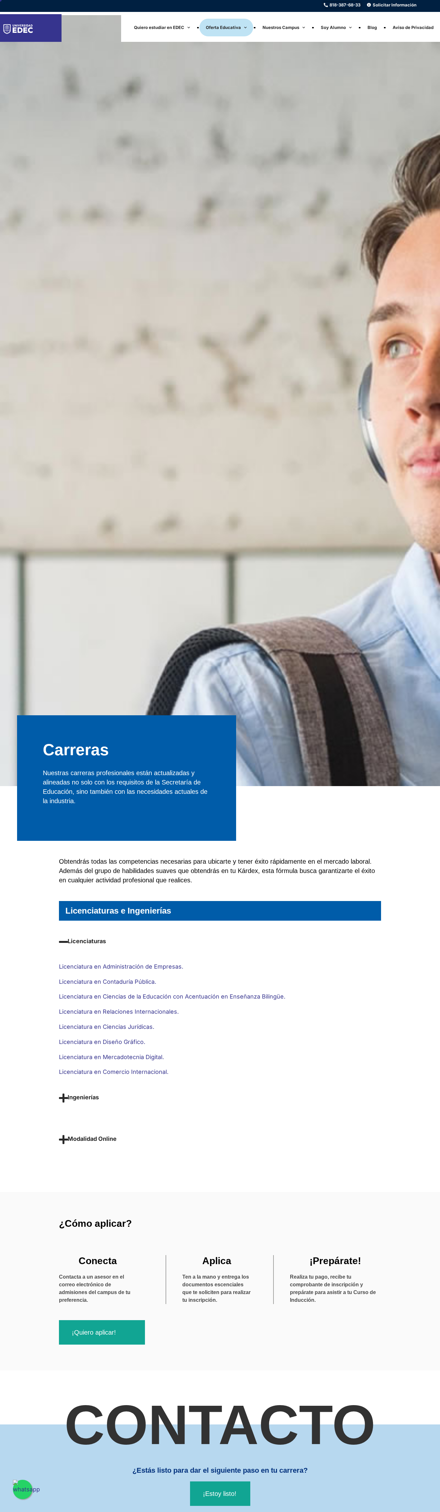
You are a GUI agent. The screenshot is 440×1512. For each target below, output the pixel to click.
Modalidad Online (92, 1138)
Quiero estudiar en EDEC (159, 27)
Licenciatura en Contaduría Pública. (107, 981)
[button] (220, 949)
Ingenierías (83, 1097)
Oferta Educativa (223, 27)
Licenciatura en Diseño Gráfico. (102, 1041)
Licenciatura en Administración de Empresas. (121, 966)
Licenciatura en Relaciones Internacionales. (119, 1011)
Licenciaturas (87, 941)
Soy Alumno (333, 27)
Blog (372, 27)
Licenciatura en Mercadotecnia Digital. (111, 1057)
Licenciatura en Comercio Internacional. (114, 1071)
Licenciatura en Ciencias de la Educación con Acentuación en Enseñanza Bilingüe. (172, 996)
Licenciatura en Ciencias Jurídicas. (106, 1026)
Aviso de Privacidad (413, 27)
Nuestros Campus (281, 27)
